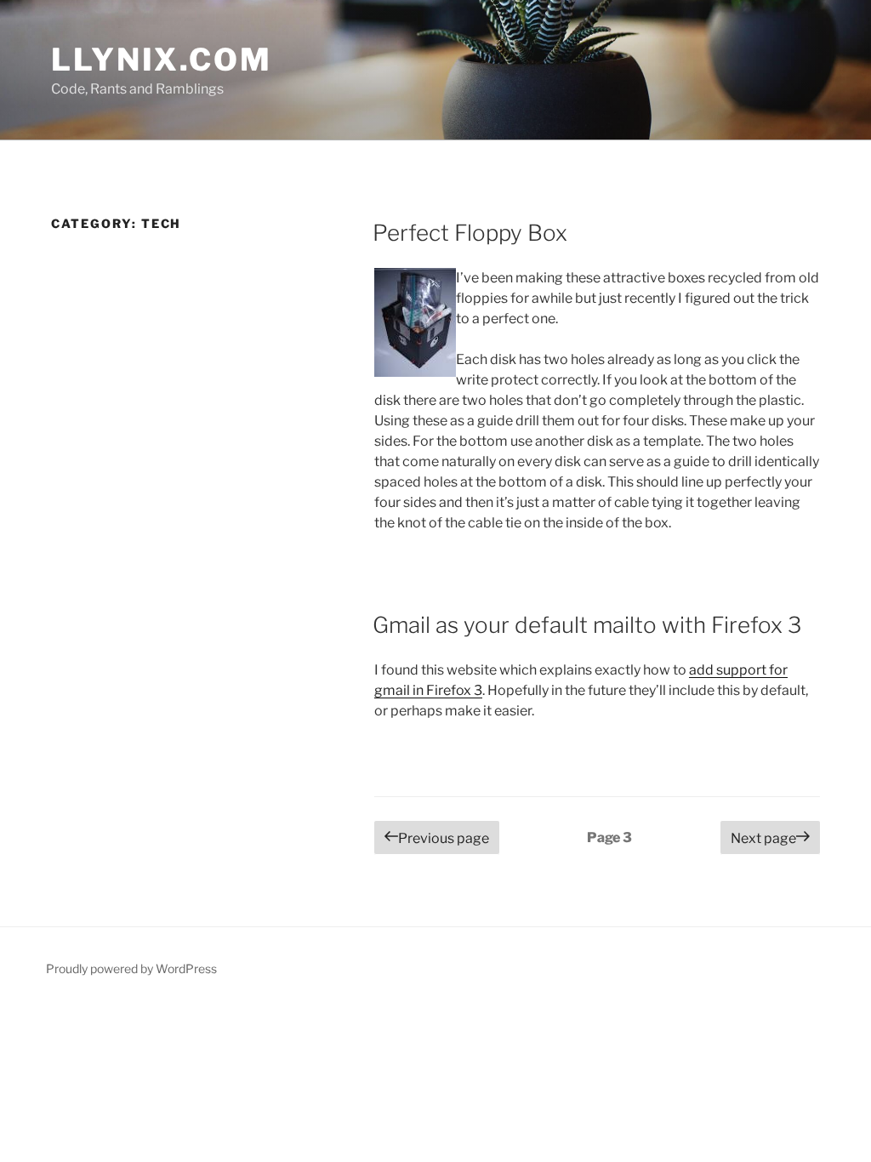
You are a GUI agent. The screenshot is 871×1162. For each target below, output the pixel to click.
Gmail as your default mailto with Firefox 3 (587, 625)
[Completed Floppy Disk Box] (415, 325)
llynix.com (161, 59)
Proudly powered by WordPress (131, 968)
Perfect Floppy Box (470, 232)
